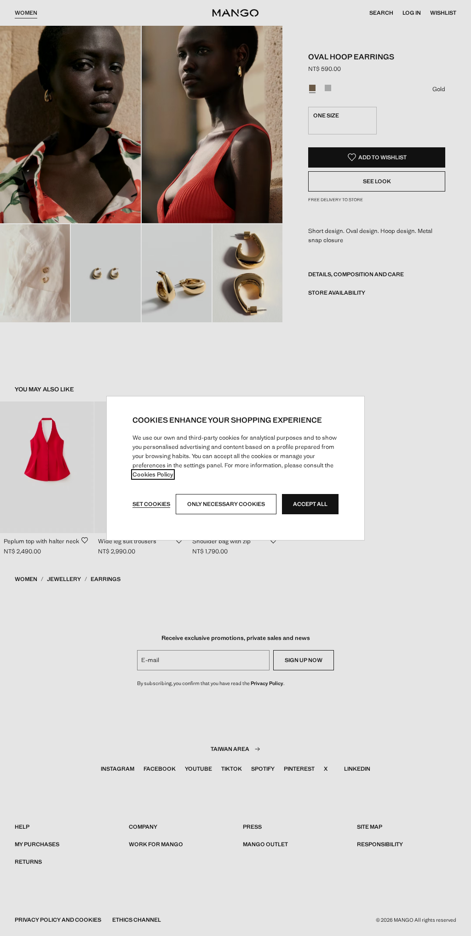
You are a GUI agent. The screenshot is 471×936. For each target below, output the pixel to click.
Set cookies (151, 504)
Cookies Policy (152, 474)
